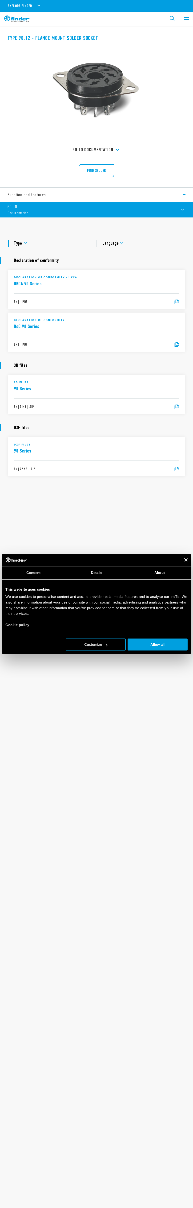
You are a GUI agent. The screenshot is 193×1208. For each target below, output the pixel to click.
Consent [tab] (33, 573)
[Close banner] (186, 559)
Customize (93, 645)
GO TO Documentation (92, 149)
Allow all (157, 645)
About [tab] (159, 573)
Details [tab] (96, 573)
